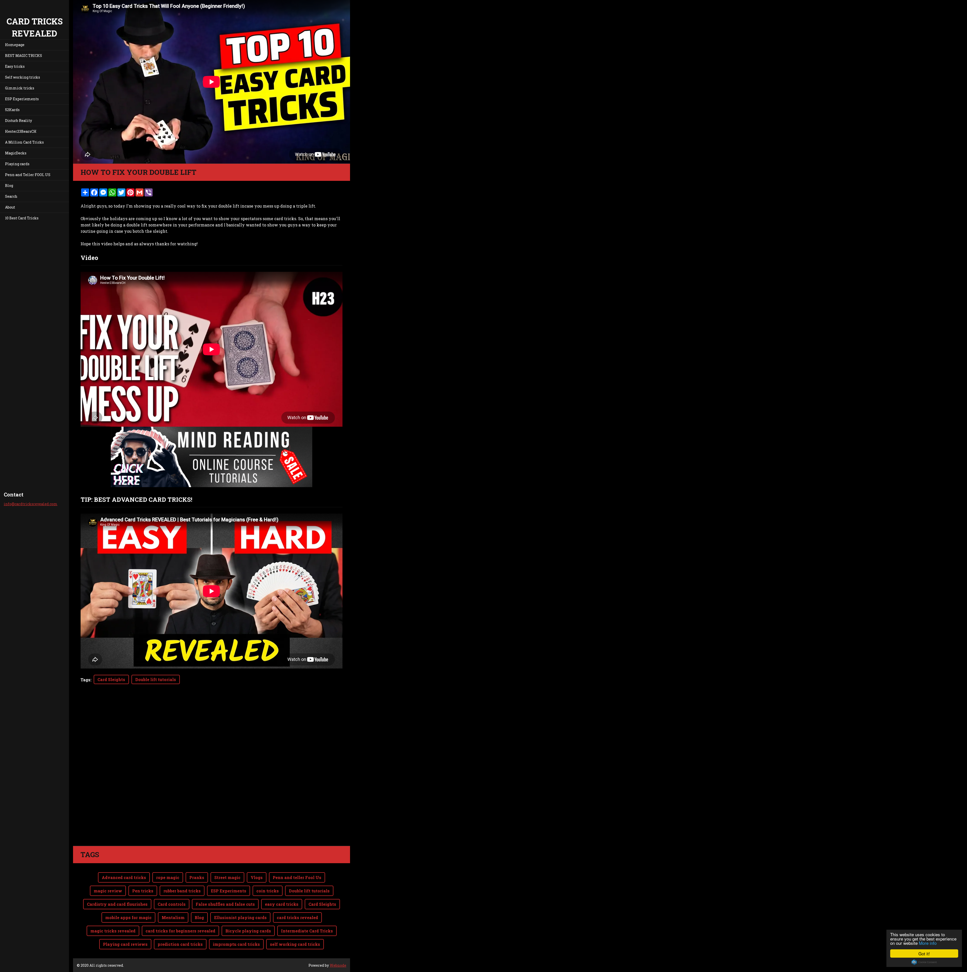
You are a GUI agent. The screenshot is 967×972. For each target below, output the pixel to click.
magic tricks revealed (112, 930)
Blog (9, 185)
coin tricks (267, 890)
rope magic (167, 877)
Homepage (14, 44)
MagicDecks (15, 153)
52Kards (12, 109)
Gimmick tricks (19, 88)
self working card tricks (295, 944)
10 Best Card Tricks (22, 218)
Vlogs (257, 877)
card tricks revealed (297, 917)
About (10, 207)
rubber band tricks (182, 890)
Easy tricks (15, 66)
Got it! (924, 953)
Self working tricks (22, 77)
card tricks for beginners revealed (180, 930)
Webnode (338, 965)
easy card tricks (281, 904)
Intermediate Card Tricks (307, 930)
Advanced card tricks (124, 877)
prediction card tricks (180, 944)
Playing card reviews (125, 944)
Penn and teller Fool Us (297, 877)
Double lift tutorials (155, 679)
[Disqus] (211, 775)
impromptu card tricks (236, 944)
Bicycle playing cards (248, 930)
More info (928, 943)
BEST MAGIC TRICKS (23, 55)
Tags (85, 679)
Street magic (227, 877)
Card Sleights (111, 679)
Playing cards (17, 163)
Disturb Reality (18, 120)
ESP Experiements (22, 98)
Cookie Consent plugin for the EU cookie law (924, 962)
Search (11, 196)
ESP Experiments (228, 890)
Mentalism (173, 917)
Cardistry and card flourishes (117, 904)
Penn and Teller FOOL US (27, 174)
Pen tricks (142, 890)
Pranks (196, 877)
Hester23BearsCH (21, 131)
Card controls (172, 904)
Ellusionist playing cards (240, 917)
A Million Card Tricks (24, 142)
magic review (108, 890)
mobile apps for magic (128, 917)
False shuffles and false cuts (225, 904)
